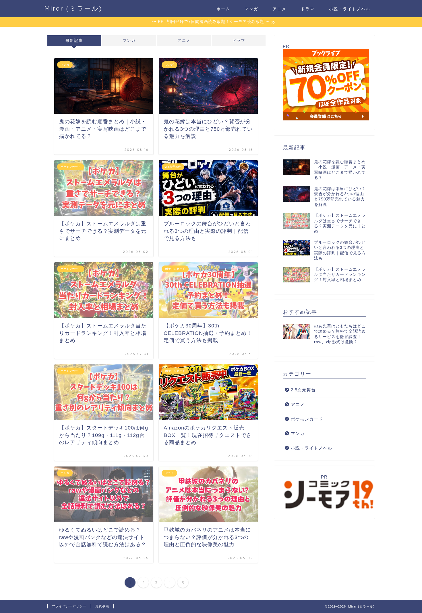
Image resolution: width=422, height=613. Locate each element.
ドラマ (308, 8)
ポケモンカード (307, 419)
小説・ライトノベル (349, 8)
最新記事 (74, 40)
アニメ (280, 8)
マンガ (251, 8)
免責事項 (102, 606)
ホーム (223, 8)
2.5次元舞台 (303, 389)
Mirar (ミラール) (73, 8)
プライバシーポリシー (69, 606)
